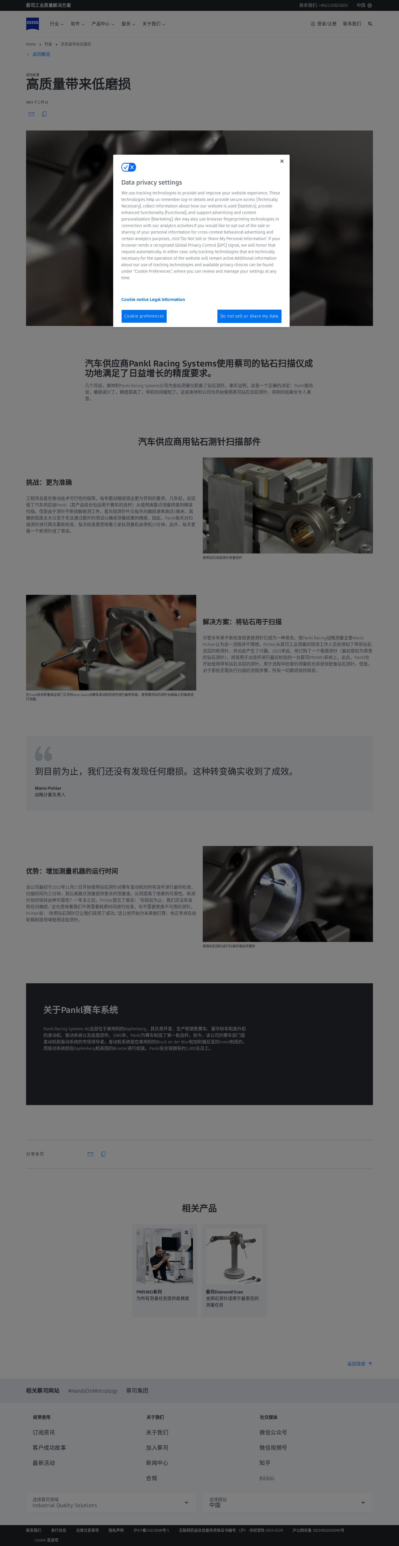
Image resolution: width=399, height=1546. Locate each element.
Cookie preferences (144, 316)
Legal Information (167, 299)
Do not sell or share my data (249, 316)
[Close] (282, 161)
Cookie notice (135, 299)
